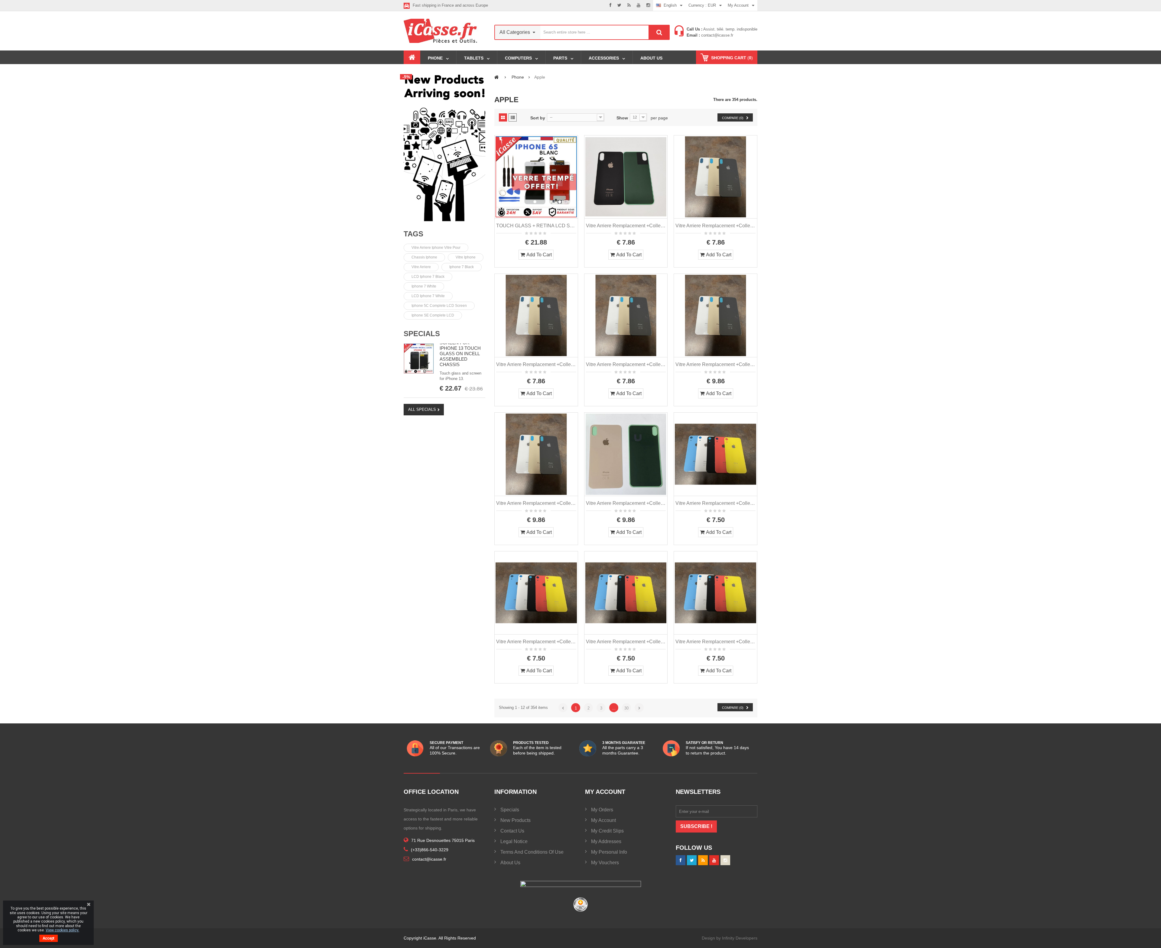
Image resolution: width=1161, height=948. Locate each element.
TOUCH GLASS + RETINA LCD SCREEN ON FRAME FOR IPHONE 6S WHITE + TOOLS (536, 225)
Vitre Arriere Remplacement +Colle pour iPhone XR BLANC (715, 503)
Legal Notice (514, 841)
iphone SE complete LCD (432, 315)
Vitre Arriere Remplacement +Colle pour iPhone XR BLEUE (536, 641)
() (732, 57)
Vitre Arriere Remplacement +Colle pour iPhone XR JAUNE (715, 641)
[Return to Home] (496, 77)
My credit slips (607, 830)
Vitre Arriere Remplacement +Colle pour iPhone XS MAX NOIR (536, 503)
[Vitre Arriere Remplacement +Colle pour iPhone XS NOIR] (536, 315)
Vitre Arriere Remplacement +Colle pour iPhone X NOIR (626, 225)
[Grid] (503, 117)
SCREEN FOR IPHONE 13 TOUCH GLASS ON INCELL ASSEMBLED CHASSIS (460, 353)
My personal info (609, 852)
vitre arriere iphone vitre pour (435, 247)
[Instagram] (648, 5)
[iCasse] (444, 146)
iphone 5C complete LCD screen (439, 306)
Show (622, 117)
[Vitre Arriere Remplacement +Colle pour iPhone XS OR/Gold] (626, 315)
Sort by (537, 117)
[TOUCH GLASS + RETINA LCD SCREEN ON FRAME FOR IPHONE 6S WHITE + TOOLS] (536, 177)
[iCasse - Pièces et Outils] (444, 31)
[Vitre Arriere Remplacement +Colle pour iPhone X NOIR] (626, 177)
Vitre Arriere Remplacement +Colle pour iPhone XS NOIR (536, 364)
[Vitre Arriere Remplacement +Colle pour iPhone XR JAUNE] (715, 593)
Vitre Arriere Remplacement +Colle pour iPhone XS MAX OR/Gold (626, 503)
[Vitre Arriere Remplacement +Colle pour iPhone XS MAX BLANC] (715, 315)
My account (603, 820)
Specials (422, 334)
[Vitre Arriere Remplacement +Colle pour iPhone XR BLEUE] (536, 593)
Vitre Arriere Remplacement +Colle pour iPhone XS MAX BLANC (715, 364)
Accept (48, 938)
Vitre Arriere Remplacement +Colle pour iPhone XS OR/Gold (626, 364)
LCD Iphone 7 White (428, 296)
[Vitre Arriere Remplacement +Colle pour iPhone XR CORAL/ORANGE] (626, 593)
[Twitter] (619, 5)
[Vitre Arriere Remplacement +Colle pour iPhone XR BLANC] (715, 454)
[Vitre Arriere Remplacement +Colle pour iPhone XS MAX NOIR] (536, 454)
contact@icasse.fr (716, 35)
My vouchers (605, 862)
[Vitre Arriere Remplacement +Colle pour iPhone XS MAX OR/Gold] (626, 454)
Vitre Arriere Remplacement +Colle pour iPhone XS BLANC (715, 225)
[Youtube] (638, 5)
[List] (513, 117)
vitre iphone (466, 257)
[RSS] (629, 5)
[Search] (659, 32)
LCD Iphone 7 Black (427, 276)
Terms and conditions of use (532, 852)
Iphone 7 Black (461, 267)
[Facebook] (610, 5)
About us (510, 862)
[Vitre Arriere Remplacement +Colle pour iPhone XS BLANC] (715, 177)
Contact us (512, 830)
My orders (602, 809)
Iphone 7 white (423, 286)
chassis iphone (424, 257)
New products (515, 820)
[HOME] (412, 57)
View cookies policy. (62, 930)
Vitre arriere (421, 267)
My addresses (606, 841)
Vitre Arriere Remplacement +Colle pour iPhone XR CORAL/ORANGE (626, 641)
